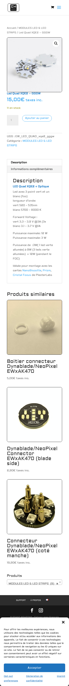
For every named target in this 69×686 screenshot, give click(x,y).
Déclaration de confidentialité (34, 678)
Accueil (11, 28)
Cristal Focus (22, 275)
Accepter (34, 668)
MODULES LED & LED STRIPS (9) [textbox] (33, 583)
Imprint (61, 676)
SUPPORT (21, 600)
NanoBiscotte (31, 270)
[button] (63, 622)
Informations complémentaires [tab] (32, 169)
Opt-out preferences (11, 678)
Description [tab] (19, 162)
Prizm (47, 270)
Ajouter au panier (37, 118)
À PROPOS (35, 600)
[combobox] (34, 582)
